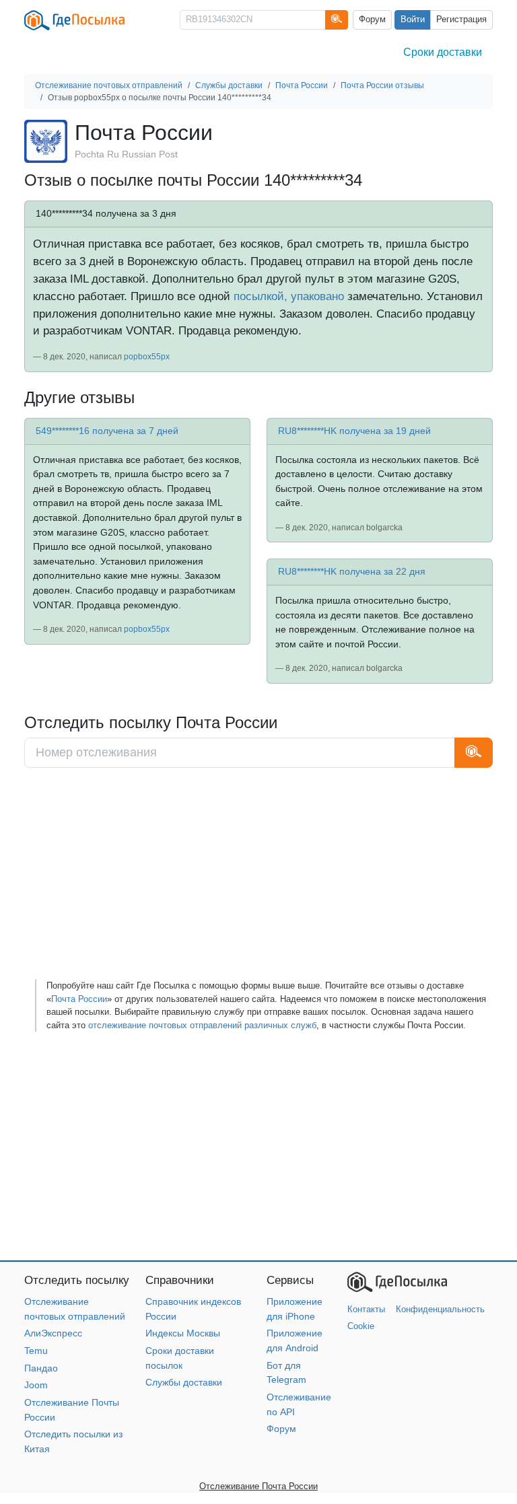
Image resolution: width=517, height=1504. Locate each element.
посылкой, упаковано (289, 296)
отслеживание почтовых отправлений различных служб (202, 1025)
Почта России (79, 999)
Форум (372, 19)
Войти (413, 19)
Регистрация (461, 19)
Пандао (41, 1368)
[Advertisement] (258, 878)
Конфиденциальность (440, 1309)
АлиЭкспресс (53, 1333)
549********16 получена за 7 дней (107, 430)
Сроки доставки (442, 52)
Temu (36, 1350)
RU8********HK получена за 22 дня (351, 571)
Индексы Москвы (182, 1333)
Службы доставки (183, 1382)
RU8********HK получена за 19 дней (354, 430)
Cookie (360, 1326)
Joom (36, 1385)
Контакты (366, 1309)
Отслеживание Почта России (258, 1486)
